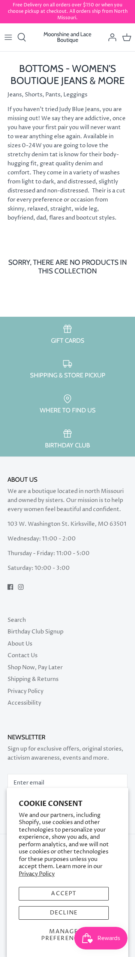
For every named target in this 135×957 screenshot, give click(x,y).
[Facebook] (10, 587)
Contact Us (23, 655)
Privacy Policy (37, 874)
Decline (64, 913)
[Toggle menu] (8, 37)
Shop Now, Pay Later (35, 668)
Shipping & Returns (33, 679)
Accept (63, 893)
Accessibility (24, 703)
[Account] (110, 37)
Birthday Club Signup (35, 632)
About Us (20, 644)
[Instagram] (21, 587)
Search (17, 620)
